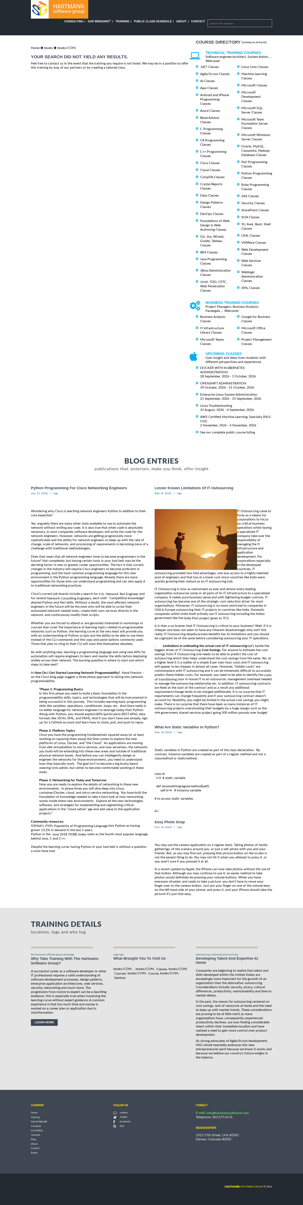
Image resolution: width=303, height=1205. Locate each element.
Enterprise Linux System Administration (228, 394)
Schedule (36, 1126)
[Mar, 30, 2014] (163, 732)
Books (34, 1152)
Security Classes (253, 203)
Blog (33, 1139)
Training (122, 21)
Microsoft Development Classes (251, 97)
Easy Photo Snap (170, 822)
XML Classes (250, 288)
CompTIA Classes (212, 177)
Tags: (56, 493)
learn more (44, 1022)
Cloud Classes (210, 170)
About (181, 21)
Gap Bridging (99, 21)
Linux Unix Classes (254, 67)
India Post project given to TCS (206, 618)
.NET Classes (209, 67)
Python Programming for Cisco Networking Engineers (79, 488)
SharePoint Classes (255, 210)
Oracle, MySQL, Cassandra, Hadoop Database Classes (255, 151)
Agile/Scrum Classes (215, 74)
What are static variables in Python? (187, 727)
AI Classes (207, 81)
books (48, 48)
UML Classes (250, 235)
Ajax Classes (209, 88)
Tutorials (35, 1135)
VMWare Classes (253, 242)
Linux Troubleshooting (216, 405)
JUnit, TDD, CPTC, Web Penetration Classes (213, 286)
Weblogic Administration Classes (252, 277)
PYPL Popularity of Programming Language (76, 826)
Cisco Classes (210, 163)
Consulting (73, 21)
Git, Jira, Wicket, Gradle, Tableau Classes (212, 241)
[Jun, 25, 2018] (39, 493)
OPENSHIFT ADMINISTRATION (223, 383)
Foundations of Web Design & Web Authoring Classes (215, 225)
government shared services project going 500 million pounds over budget (214, 712)
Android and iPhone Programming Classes (214, 99)
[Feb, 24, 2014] (163, 493)
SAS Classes (250, 196)
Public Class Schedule (153, 21)
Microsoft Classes (254, 85)
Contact (198, 21)
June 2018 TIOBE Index (69, 834)
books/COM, (66, 48)
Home (35, 48)
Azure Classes (210, 110)
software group (244, 1186)
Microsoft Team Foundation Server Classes (254, 124)
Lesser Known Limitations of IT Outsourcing (194, 488)
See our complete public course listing (227, 432)
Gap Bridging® (39, 1121)
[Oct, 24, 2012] (163, 827)
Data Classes (209, 195)
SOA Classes (250, 217)
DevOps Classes (211, 214)
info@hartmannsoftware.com (228, 1113)
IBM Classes (209, 252)
